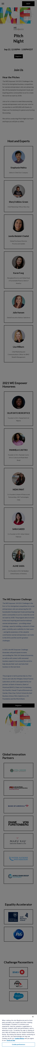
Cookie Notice (19, 1038)
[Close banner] (33, 1016)
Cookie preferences (18, 1044)
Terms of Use (10, 1040)
